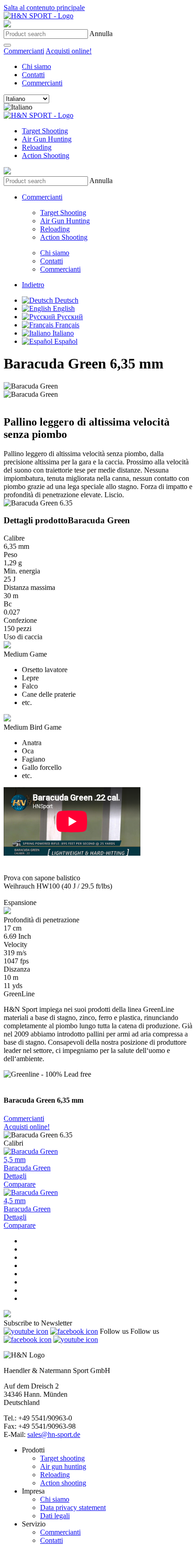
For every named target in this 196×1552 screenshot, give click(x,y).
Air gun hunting (63, 1466)
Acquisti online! (69, 51)
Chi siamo (36, 66)
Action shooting (63, 1483)
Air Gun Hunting (47, 139)
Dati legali (55, 1516)
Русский (69, 317)
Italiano (62, 333)
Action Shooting (45, 155)
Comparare (20, 1184)
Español (64, 341)
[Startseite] (38, 16)
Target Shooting (45, 131)
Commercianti (24, 51)
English (63, 308)
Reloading (37, 147)
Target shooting (62, 1458)
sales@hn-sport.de (53, 1434)
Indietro (33, 285)
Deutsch (65, 300)
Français (66, 325)
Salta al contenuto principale (44, 7)
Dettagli (15, 1176)
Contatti (33, 75)
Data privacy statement (73, 1507)
